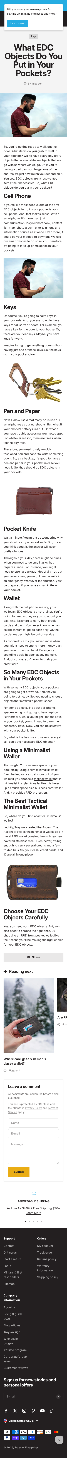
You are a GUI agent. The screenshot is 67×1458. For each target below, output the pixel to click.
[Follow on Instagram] (24, 1410)
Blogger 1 (37, 83)
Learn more (17, 23)
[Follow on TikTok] (51, 1410)
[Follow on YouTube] (42, 1410)
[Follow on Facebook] (6, 1410)
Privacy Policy (33, 1107)
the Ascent (44, 827)
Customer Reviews (16, 1368)
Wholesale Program (11, 1341)
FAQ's (7, 1266)
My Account (45, 1246)
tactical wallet (43, 779)
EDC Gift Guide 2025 (13, 1316)
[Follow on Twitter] (15, 1410)
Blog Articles (12, 1325)
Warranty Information (45, 1268)
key (33, 36)
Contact (9, 1246)
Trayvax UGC (12, 1332)
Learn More (33, 1213)
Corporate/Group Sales (15, 1359)
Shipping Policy (47, 1277)
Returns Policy (46, 1259)
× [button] (60, 7)
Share (36, 957)
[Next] (62, 6)
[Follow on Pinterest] (33, 1410)
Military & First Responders (13, 1275)
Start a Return (12, 1259)
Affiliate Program (15, 1350)
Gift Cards (10, 1252)
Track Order (45, 1252)
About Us (10, 1307)
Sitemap (9, 1284)
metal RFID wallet (15, 836)
